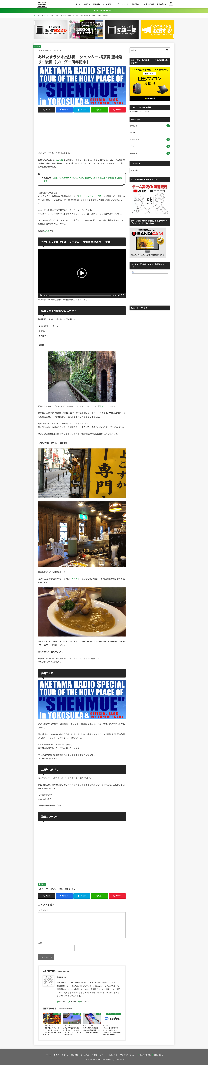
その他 (133, 132)
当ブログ (60, 159)
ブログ (116, 4)
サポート (125, 4)
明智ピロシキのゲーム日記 (89, 196)
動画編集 (96, 4)
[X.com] (72, 1002)
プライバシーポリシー (128, 1055)
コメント (43, 910)
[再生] (41, 295)
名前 (40, 943)
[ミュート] (118, 295)
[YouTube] (83, 1002)
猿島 (101, 406)
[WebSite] (62, 1002)
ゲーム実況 (107, 4)
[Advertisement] (82, 131)
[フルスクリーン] (122, 295)
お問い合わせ (162, 4)
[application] (82, 273)
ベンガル (76, 578)
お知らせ (37, 46)
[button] (82, 273)
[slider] (80, 295)
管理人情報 (135, 4)
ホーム (78, 4)
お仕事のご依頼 (148, 4)
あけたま (87, 4)
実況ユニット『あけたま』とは (104, 10)
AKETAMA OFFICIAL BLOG (99, 1059)
